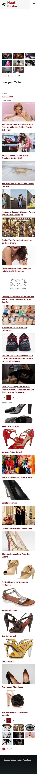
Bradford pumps (9, 503)
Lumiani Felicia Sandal (12, 452)
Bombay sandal (9, 636)
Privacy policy (16, 760)
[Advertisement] (18, 28)
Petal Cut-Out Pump (11, 426)
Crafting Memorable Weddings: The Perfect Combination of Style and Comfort (18, 299)
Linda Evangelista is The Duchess (17, 528)
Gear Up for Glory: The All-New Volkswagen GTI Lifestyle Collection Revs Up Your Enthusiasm (18, 389)
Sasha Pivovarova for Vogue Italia (17, 477)
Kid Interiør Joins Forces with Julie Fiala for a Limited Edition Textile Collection (17, 127)
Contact (7, 760)
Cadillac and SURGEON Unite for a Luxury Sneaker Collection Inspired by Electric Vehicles (17, 358)
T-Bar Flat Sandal (9, 610)
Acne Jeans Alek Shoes (12, 687)
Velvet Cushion (7, 96)
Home (4, 76)
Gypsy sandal (8, 662)
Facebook (27, 760)
